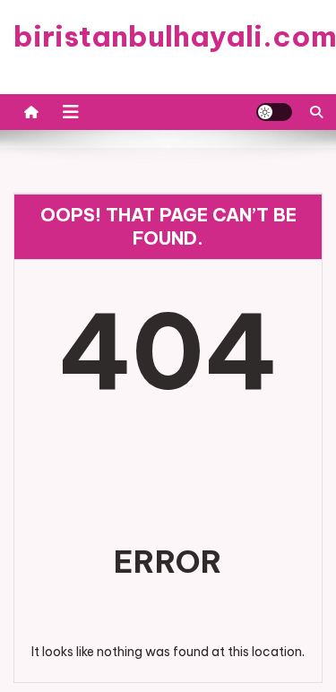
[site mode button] (274, 112)
